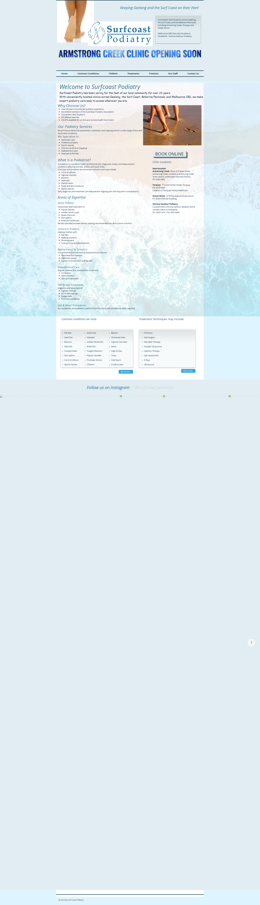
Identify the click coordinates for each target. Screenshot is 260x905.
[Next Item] (251, 642)
